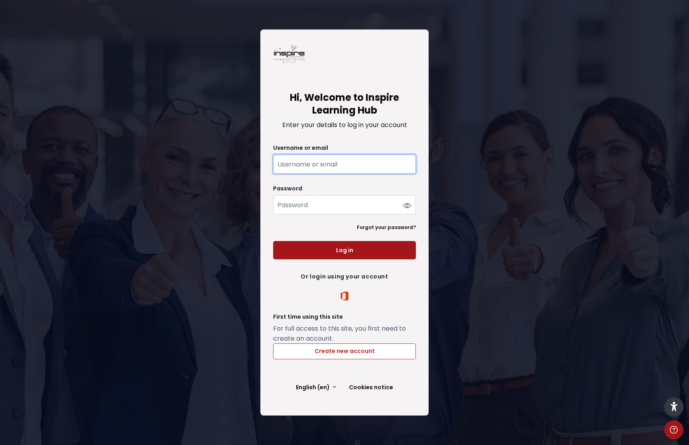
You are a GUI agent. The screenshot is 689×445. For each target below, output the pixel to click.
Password (287, 188)
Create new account (345, 351)
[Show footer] (673, 429)
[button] (673, 406)
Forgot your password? (386, 227)
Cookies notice (371, 387)
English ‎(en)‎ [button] (313, 387)
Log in (344, 250)
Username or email (300, 148)
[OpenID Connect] (344, 295)
